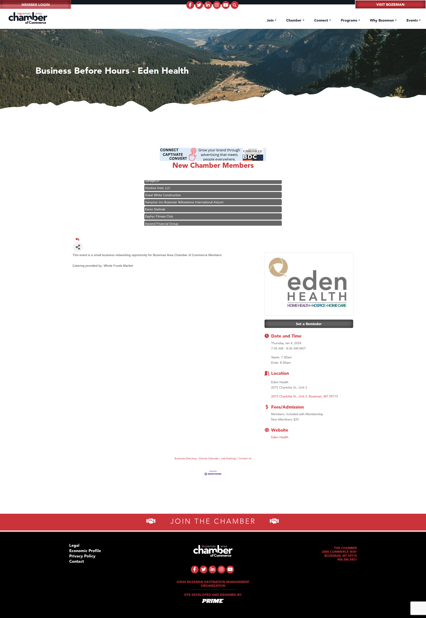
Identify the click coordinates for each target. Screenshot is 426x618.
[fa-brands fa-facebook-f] (190, 5)
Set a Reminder (309, 324)
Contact (76, 561)
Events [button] (412, 20)
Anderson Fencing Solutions (164, 222)
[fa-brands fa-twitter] (199, 5)
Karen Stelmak (155, 200)
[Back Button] (215, 239)
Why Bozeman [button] (382, 20)
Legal (74, 545)
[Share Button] (78, 247)
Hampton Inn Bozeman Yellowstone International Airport (184, 193)
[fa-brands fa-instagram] (217, 5)
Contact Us (245, 458)
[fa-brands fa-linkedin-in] (208, 5)
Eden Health (279, 437)
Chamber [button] (294, 20)
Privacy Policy (82, 556)
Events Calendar (209, 458)
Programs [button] (349, 20)
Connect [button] (321, 20)
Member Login (36, 4)
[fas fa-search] (235, 5)
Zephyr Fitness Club (159, 207)
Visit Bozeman (390, 4)
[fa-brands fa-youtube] (226, 5)
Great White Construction (163, 186)
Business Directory (186, 458)
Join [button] (271, 20)
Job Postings (228, 458)
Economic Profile (85, 550)
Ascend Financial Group (161, 215)
